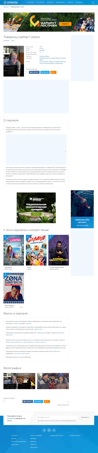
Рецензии (50, 2)
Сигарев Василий (55, 58)
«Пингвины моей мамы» (21, 353)
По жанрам (30, 2)
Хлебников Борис (44, 56)
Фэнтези (33, 444)
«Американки (41, 333)
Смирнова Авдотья (45, 58)
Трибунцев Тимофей (54, 61)
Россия (41, 48)
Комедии (42, 50)
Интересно (79, 2)
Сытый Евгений (44, 61)
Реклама (14, 438)
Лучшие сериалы (75, 435)
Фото (12, 40)
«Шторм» (15, 323)
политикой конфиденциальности (68, 420)
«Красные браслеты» (16, 342)
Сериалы (5, 7)
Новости (70, 2)
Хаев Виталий (59, 63)
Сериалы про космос (56, 435)
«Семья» (28, 323)
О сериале (6, 40)
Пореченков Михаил (49, 63)
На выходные (60, 2)
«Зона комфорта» (28, 342)
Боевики (33, 441)
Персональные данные (18, 441)
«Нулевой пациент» (40, 342)
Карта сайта (15, 444)
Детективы (34, 447)
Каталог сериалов (36, 435)
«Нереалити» (56, 351)
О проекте (14, 435)
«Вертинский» (38, 329)
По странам (40, 2)
